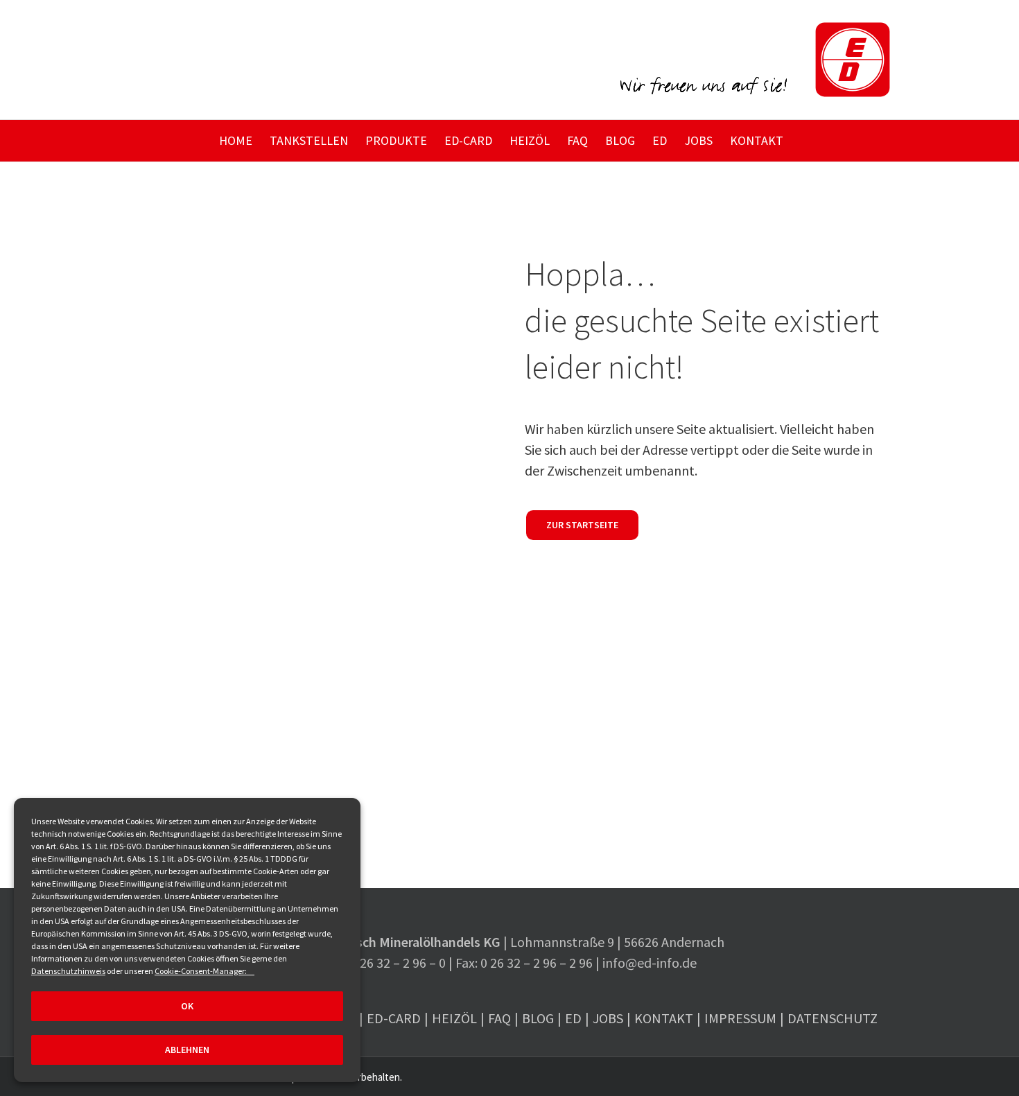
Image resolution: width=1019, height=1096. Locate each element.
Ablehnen (187, 1049)
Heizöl (454, 1018)
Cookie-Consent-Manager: (201, 971)
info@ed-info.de (649, 962)
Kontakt (663, 1018)
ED (573, 1018)
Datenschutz (832, 1018)
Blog (538, 1018)
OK (187, 1006)
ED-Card (394, 1018)
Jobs (608, 1018)
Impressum (740, 1018)
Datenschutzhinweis (68, 971)
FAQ (499, 1018)
